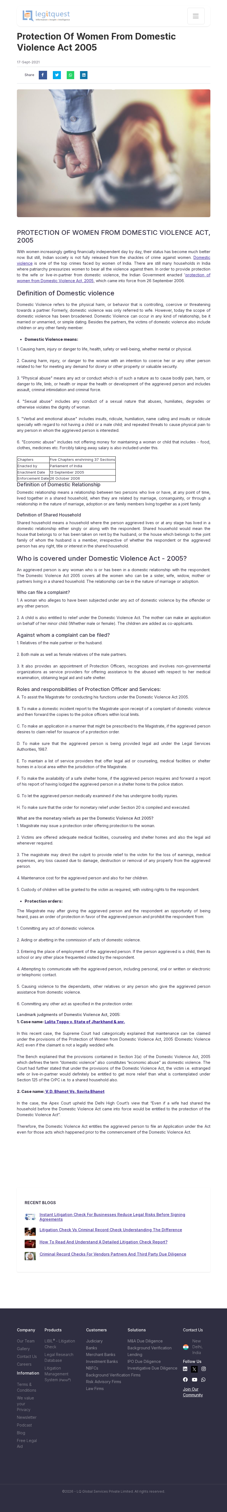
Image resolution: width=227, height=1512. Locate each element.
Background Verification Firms (104, 1375)
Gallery (23, 1348)
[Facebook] (185, 1379)
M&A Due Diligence (145, 1341)
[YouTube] (194, 1379)
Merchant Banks (100, 1354)
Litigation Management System (58, 1374)
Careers (24, 1364)
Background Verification (145, 1347)
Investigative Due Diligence (145, 1368)
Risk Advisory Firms (103, 1381)
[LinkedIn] (185, 1369)
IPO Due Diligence (144, 1361)
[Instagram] (204, 1369)
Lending (135, 1354)
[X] (194, 1369)
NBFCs (92, 1368)
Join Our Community (193, 1392)
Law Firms (95, 1388)
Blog (21, 1432)
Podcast (24, 1425)
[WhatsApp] (203, 1379)
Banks (91, 1347)
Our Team (26, 1341)
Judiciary (94, 1341)
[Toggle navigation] (196, 16)
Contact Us (27, 1356)
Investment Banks (102, 1361)
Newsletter (27, 1417)
